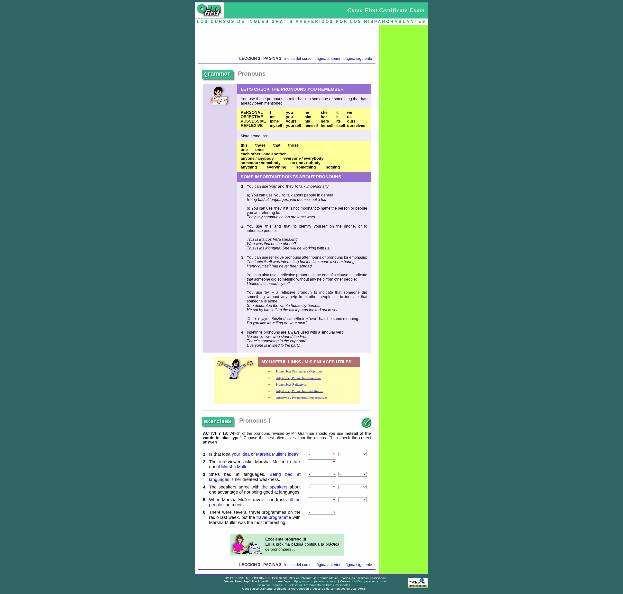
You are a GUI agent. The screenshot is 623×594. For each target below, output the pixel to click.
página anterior (327, 58)
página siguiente (357, 58)
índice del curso (298, 58)
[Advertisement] (287, 38)
